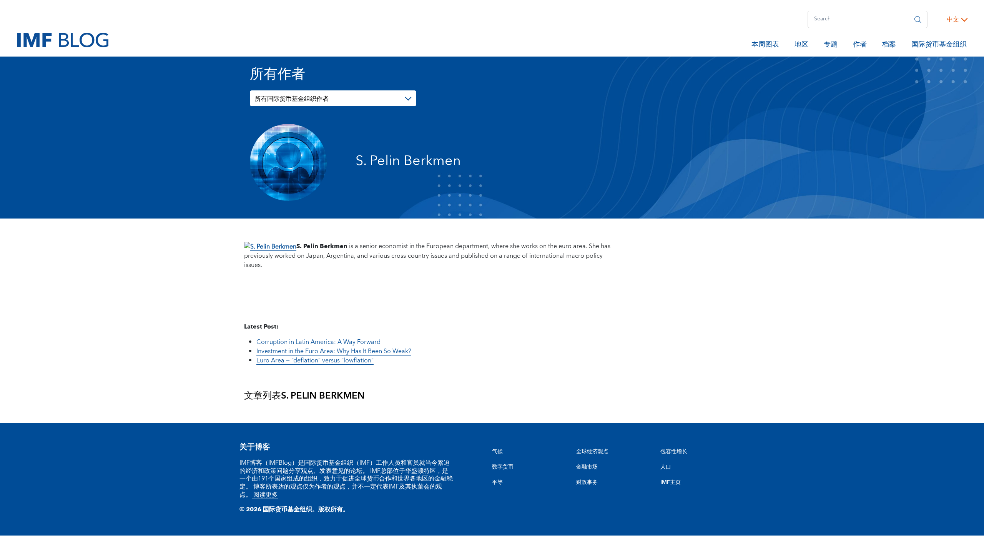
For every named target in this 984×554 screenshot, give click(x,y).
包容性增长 (673, 452)
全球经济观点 (592, 452)
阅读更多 (265, 494)
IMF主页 (670, 482)
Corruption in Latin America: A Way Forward (318, 342)
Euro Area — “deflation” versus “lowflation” (315, 360)
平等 (497, 482)
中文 (953, 19)
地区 (801, 45)
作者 (860, 45)
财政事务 (587, 482)
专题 (831, 45)
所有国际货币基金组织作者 (292, 98)
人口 (665, 467)
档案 (889, 45)
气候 (497, 452)
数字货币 (503, 467)
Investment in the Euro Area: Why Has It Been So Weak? (333, 351)
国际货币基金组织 (939, 45)
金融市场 (587, 467)
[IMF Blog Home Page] (62, 39)
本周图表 (765, 45)
